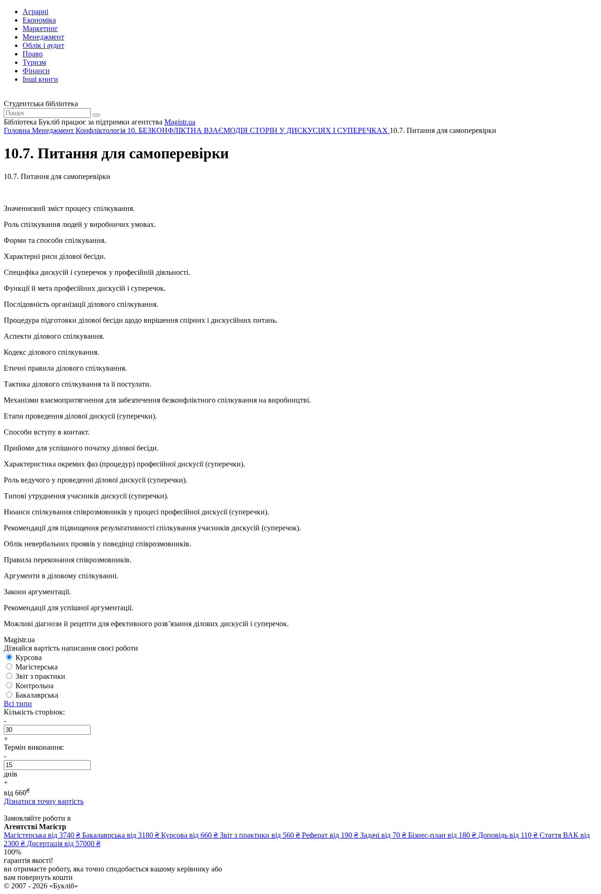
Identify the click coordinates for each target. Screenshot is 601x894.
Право (33, 54)
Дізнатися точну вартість (44, 801)
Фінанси (36, 71)
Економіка (39, 20)
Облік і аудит (43, 45)
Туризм (34, 62)
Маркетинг (40, 28)
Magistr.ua (179, 122)
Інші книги (40, 79)
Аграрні (35, 12)
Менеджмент (43, 37)
